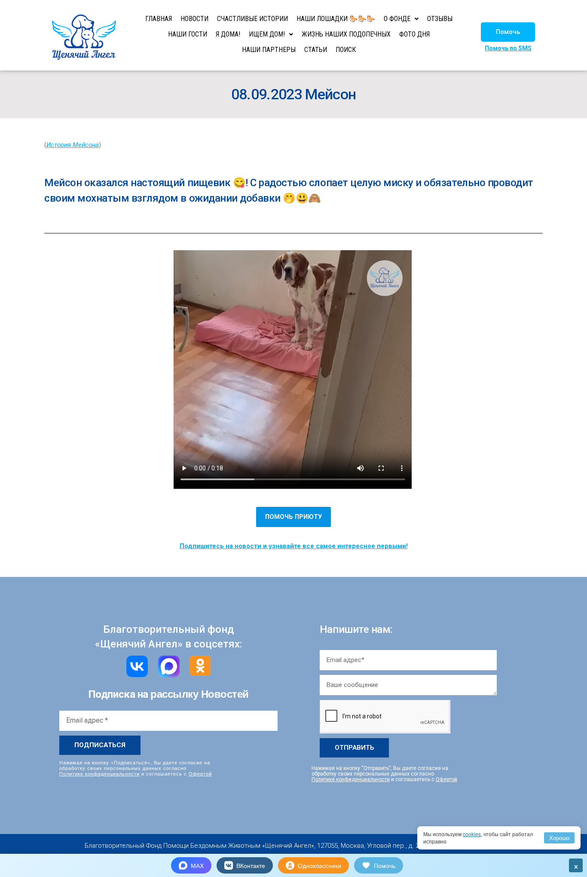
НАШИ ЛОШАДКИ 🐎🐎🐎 (336, 19)
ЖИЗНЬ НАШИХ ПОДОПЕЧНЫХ (346, 34)
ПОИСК (346, 50)
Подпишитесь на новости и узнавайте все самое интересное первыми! (294, 546)
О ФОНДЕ (397, 19)
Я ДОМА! (228, 34)
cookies (472, 833)
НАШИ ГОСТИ (187, 34)
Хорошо (559, 838)
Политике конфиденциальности (99, 773)
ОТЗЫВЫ (439, 19)
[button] (508, 32)
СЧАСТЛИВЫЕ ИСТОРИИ (252, 19)
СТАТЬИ (315, 50)
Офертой (200, 773)
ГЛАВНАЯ (158, 19)
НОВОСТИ (194, 19)
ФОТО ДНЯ (414, 34)
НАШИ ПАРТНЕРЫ (269, 50)
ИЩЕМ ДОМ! (267, 34)
